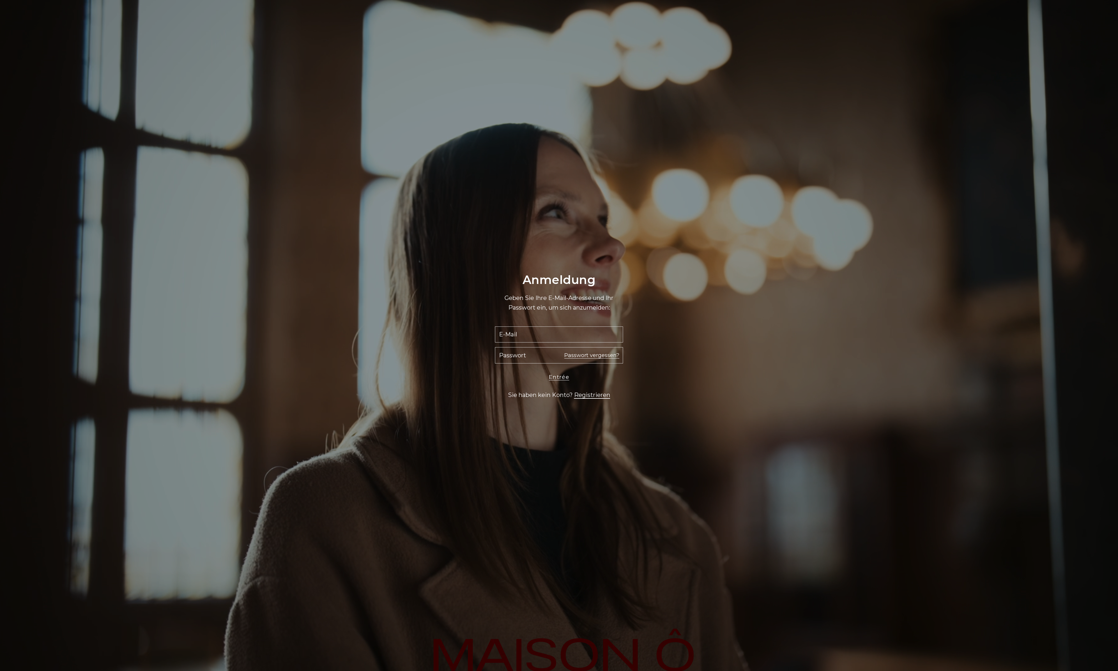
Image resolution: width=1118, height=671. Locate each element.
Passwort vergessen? (591, 355)
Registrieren (592, 394)
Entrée (559, 377)
